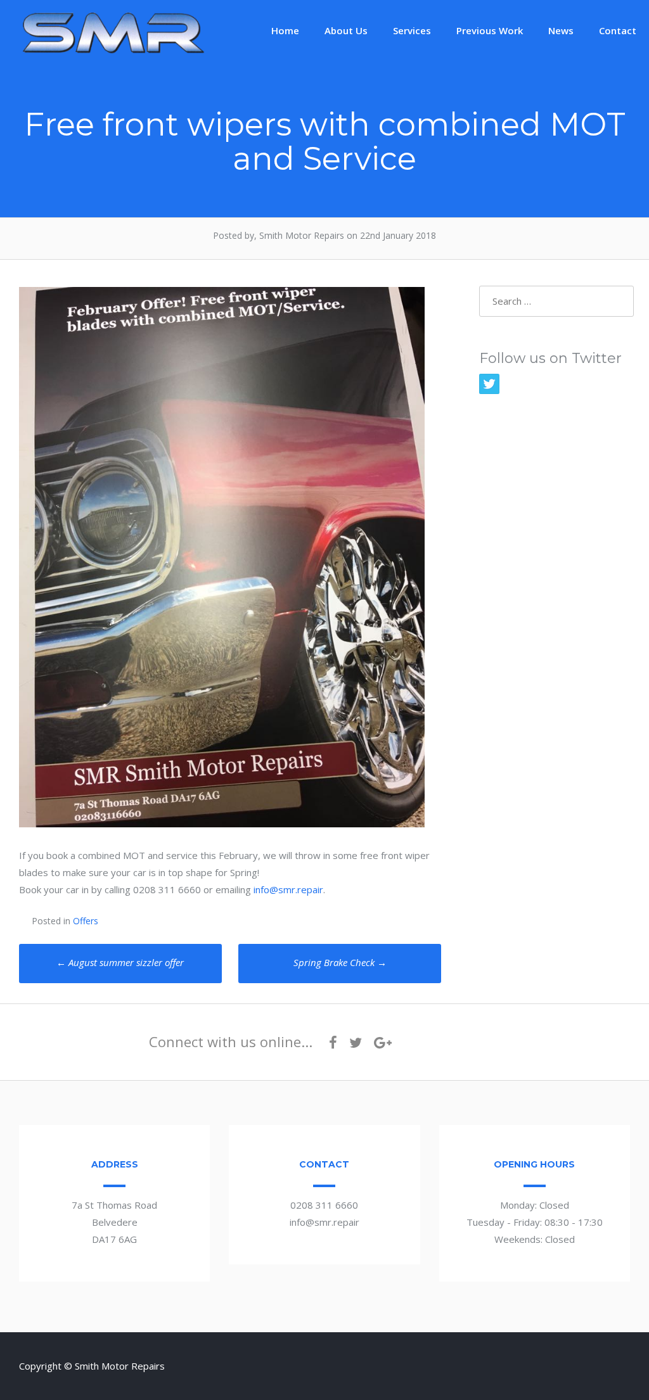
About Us (346, 30)
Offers (85, 921)
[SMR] (114, 52)
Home (285, 30)
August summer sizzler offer (120, 962)
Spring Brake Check (340, 962)
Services (412, 30)
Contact (617, 30)
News (561, 30)
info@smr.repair (288, 889)
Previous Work (489, 30)
